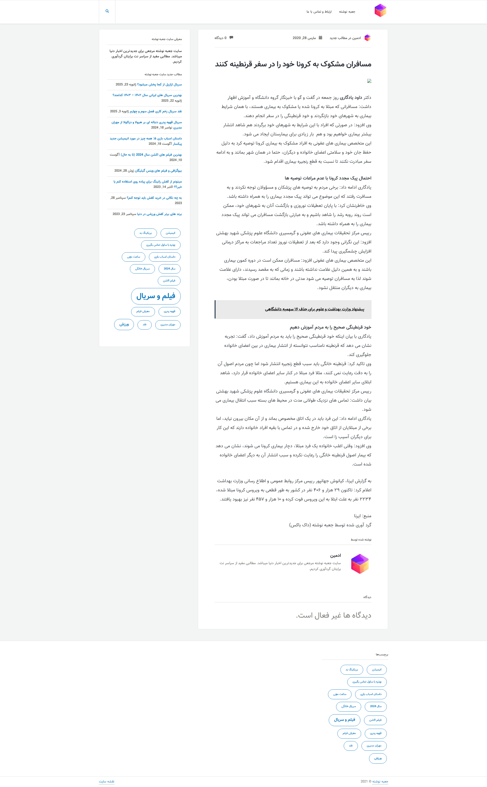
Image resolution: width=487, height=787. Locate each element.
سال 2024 (169, 269)
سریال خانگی (142, 269)
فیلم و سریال (155, 296)
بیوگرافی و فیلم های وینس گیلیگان (158, 170)
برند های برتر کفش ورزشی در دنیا (159, 214)
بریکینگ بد (146, 233)
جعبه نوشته (347, 11)
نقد (144, 325)
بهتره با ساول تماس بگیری (160, 245)
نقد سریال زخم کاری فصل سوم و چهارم (156, 111)
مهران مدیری (168, 325)
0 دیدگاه (222, 38)
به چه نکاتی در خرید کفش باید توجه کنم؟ (154, 198)
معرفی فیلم (143, 311)
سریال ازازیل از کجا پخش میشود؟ (159, 84)
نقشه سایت (106, 781)
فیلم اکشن (169, 281)
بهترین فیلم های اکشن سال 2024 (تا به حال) (151, 154)
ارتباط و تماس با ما (319, 11)
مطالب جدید (338, 38)
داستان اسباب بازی (164, 257)
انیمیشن (170, 233)
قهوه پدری (169, 311)
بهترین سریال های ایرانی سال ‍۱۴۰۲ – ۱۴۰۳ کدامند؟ (147, 95)
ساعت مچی (133, 257)
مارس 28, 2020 (306, 38)
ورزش (124, 324)
